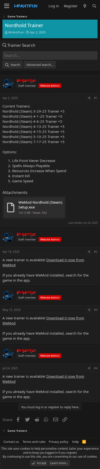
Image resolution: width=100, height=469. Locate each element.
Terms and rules (34, 441)
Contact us (11, 441)
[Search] (94, 5)
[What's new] (84, 5)
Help (75, 441)
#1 (96, 98)
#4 (96, 368)
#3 (96, 310)
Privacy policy (58, 441)
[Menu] (6, 6)
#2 (96, 252)
